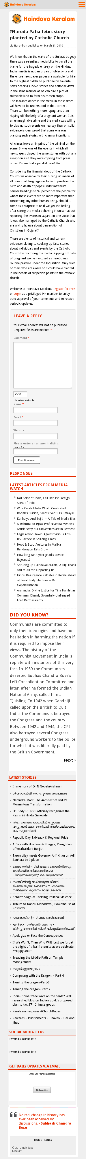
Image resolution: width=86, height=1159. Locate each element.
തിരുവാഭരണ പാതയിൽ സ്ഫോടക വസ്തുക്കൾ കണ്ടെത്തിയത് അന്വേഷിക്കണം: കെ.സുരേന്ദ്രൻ (44, 826)
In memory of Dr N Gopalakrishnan (37, 786)
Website (18, 430)
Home (38, 1140)
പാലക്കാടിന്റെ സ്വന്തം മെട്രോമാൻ (38, 917)
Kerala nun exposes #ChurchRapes (36, 1011)
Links (48, 1140)
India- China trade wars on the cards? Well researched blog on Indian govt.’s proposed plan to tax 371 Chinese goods (43, 1000)
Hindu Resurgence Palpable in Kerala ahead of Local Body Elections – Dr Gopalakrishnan (46, 580)
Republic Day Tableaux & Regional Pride (40, 837)
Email (18, 417)
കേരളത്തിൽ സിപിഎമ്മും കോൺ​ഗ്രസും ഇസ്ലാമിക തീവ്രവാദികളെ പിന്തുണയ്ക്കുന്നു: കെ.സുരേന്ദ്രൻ (42, 871)
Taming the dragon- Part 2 (31, 989)
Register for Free (63, 289)
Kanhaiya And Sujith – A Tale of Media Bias (46, 518)
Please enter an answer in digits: (35, 443)
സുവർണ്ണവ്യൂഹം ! (26, 968)
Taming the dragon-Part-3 (31, 982)
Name (18, 404)
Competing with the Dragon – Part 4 (38, 975)
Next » (70, 760)
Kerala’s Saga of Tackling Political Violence (42, 897)
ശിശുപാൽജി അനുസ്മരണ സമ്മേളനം (40, 793)
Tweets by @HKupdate (22, 1038)
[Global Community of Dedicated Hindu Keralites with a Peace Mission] (43, 23)
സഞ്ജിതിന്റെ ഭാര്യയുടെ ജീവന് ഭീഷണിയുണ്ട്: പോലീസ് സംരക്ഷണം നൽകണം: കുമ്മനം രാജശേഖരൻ (39, 886)
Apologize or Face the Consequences (38, 935)
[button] (82, 4)
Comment (21, 338)
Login (17, 293)
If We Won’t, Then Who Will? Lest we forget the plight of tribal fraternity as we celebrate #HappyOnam (43, 946)
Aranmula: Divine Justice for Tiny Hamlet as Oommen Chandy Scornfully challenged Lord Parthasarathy (46, 595)
